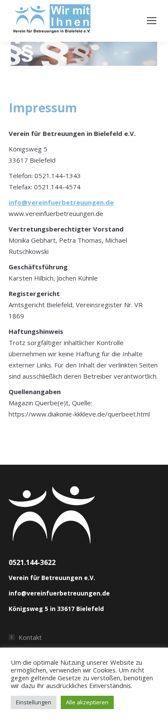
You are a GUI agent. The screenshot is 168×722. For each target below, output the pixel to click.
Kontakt (30, 637)
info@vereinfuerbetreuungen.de (61, 202)
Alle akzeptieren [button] (87, 702)
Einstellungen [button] (33, 702)
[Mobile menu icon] (151, 20)
